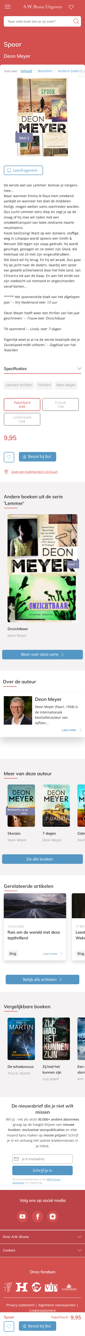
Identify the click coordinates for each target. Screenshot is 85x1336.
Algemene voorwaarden (57, 1305)
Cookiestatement (42, 1310)
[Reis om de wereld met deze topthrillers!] (35, 927)
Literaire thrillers (19, 385)
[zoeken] (76, 21)
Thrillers (44, 385)
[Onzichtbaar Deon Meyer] (42, 576)
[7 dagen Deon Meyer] (56, 814)
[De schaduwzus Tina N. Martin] (21, 1047)
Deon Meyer (66, 385)
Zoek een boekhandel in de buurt (34, 472)
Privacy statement (20, 1305)
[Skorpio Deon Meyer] (21, 814)
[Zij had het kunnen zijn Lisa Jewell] (56, 1049)
